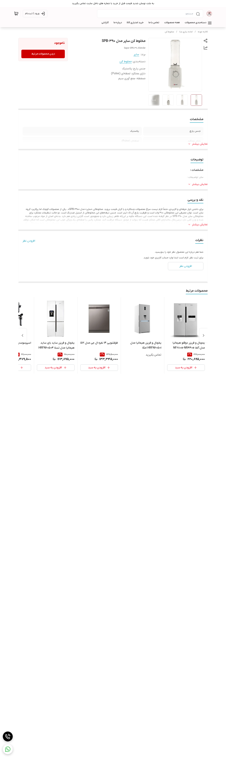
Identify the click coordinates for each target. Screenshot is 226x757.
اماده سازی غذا (186, 31)
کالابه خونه (203, 31)
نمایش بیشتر (200, 144)
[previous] (203, 335)
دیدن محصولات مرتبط (43, 54)
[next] (22, 335)
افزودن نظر (29, 241)
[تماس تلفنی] (8, 736)
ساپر (136, 54)
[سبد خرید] (16, 13)
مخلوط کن (169, 31)
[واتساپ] (8, 749)
